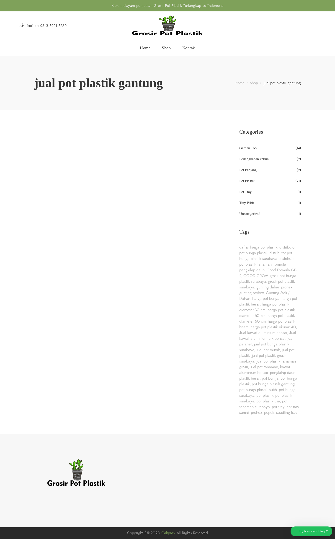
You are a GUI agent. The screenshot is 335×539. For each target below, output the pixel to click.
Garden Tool (248, 148)
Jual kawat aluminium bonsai (263, 332)
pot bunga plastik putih (258, 389)
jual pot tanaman (264, 367)
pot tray (278, 406)
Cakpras (168, 533)
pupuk (269, 412)
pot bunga (270, 378)
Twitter (55, 502)
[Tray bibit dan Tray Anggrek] (64, 144)
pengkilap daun (282, 372)
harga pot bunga (265, 298)
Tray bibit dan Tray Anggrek (64, 168)
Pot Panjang (248, 170)
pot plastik (264, 395)
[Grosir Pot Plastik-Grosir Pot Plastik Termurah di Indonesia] (167, 25)
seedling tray (286, 412)
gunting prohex (251, 292)
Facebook (45, 502)
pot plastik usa (268, 401)
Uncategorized (249, 214)
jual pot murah (268, 349)
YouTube (64, 502)
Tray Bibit (246, 203)
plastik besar (249, 378)
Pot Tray (245, 192)
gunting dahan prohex (274, 287)
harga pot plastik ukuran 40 (273, 327)
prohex (256, 412)
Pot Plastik (247, 181)
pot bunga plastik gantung (273, 384)
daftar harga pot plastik (258, 247)
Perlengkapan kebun (254, 159)
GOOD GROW (255, 275)
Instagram (36, 502)
